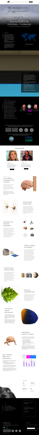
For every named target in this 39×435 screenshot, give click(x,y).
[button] (31, 1)
